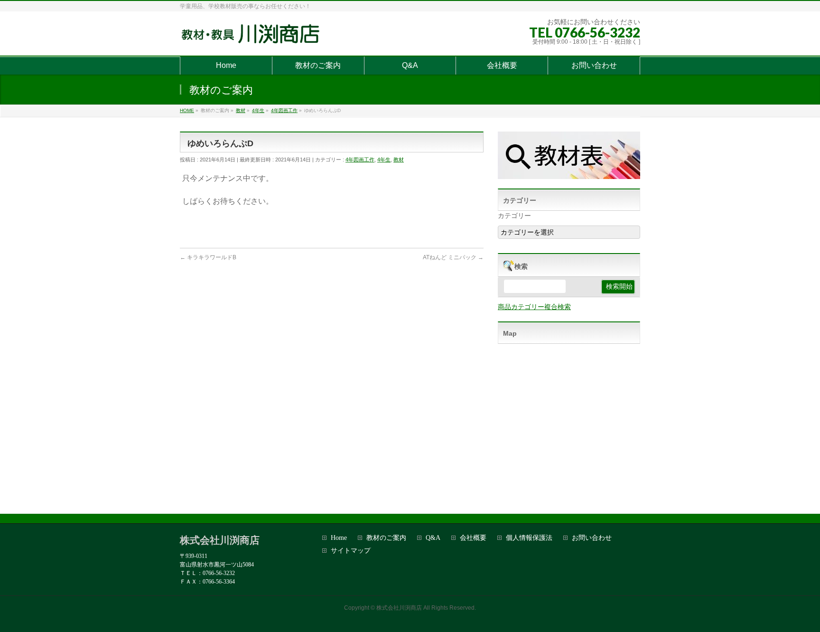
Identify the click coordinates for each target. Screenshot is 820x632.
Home (339, 538)
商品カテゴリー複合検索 (534, 307)
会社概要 (473, 538)
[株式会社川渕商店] (253, 37)
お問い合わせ (592, 538)
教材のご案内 (386, 538)
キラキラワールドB (208, 257)
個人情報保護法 (529, 538)
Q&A (433, 538)
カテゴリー (514, 215)
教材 (398, 159)
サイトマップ (351, 550)
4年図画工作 (359, 159)
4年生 (384, 159)
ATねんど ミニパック (453, 257)
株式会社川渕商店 (399, 607)
